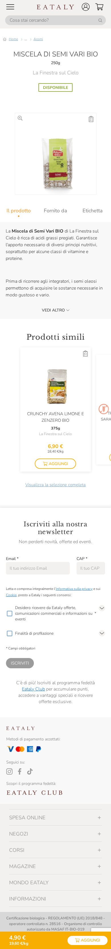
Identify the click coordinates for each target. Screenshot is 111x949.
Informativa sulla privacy (74, 588)
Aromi (38, 39)
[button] (85, 7)
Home (13, 39)
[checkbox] (9, 613)
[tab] (18, 210)
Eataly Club (33, 689)
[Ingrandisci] (20, 118)
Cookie (11, 595)
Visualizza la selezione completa (55, 485)
